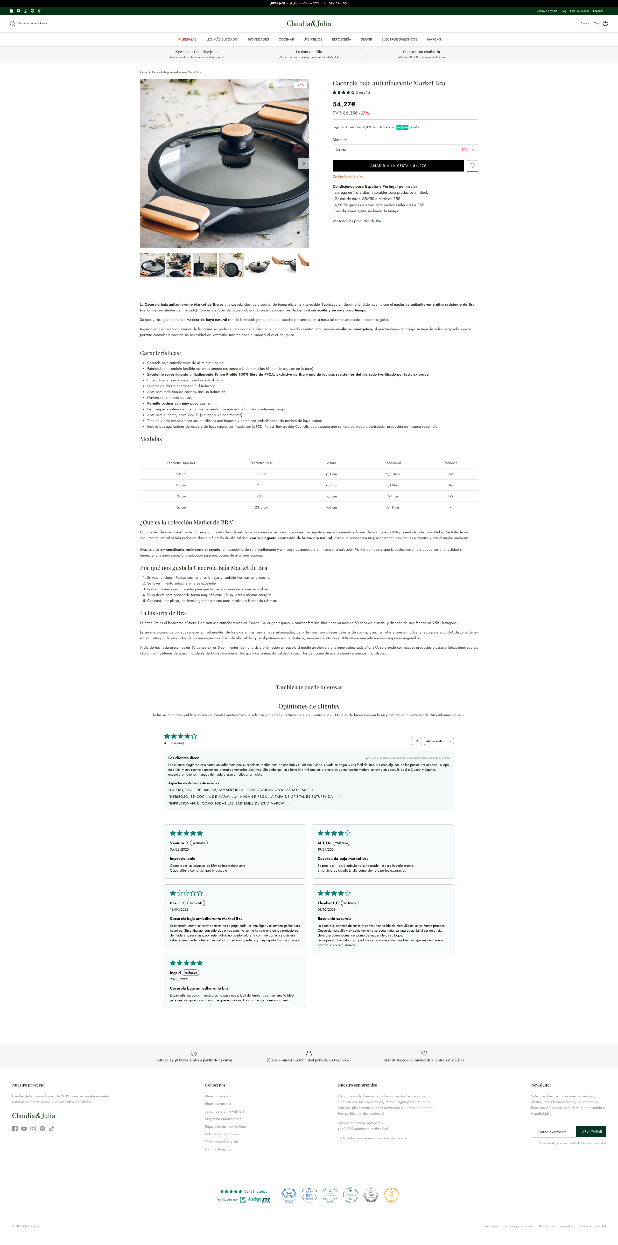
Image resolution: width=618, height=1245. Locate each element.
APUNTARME (592, 1131)
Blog (564, 11)
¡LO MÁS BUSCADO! (223, 39)
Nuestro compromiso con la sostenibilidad (375, 1138)
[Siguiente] (303, 163)
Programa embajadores (223, 1118)
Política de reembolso (222, 1134)
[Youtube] (18, 11)
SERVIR (366, 39)
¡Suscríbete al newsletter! (224, 1111)
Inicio (143, 72)
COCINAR (286, 39)
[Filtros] (417, 741)
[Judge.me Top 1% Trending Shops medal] (391, 1195)
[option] (224, 163)
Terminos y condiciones (518, 1226)
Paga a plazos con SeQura (225, 1126)
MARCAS (434, 39)
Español (598, 11)
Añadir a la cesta (398, 165)
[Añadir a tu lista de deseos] (472, 166)
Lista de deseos (579, 11)
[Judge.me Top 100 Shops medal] (371, 1195)
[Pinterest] (32, 11)
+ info (414, 127)
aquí (460, 715)
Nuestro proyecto (218, 1096)
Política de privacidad (592, 1226)
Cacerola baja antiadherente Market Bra (176, 72)
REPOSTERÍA (341, 39)
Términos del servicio (221, 1141)
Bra (378, 221)
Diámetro (340, 139)
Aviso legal (492, 1226)
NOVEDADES (258, 39)
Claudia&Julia (31, 1226)
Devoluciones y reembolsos (556, 1226)
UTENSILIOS (313, 39)
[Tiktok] (39, 11)
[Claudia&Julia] (309, 24)
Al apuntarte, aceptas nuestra (573, 1143)
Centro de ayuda (547, 11)
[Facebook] (11, 11)
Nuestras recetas (218, 1103)
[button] (344, 92)
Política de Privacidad (592, 1143)
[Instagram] (25, 11)
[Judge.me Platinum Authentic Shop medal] (330, 1195)
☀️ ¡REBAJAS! (187, 39)
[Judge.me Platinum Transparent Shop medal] (350, 1195)
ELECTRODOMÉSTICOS (399, 39)
